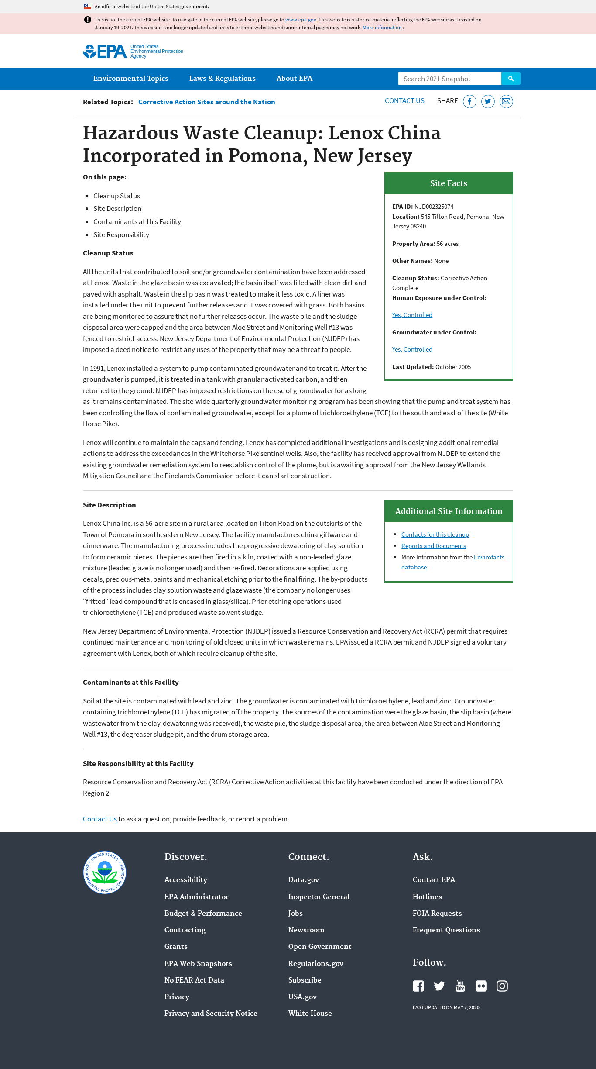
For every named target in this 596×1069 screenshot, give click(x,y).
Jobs (295, 914)
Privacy (176, 997)
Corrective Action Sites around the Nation (206, 102)
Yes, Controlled (412, 314)
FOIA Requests (437, 914)
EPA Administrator (196, 897)
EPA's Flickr (481, 986)
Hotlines (427, 897)
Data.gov (303, 880)
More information (382, 27)
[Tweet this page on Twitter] (488, 101)
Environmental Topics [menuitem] (130, 79)
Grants (176, 947)
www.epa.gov (300, 19)
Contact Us (405, 100)
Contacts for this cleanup (435, 534)
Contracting (185, 931)
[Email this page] (506, 101)
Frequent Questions (446, 931)
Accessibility (185, 880)
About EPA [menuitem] (294, 79)
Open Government (320, 947)
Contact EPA (434, 880)
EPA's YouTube (460, 986)
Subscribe (305, 981)
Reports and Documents (433, 545)
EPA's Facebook (418, 986)
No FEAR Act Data (194, 981)
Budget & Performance (203, 914)
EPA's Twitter (439, 986)
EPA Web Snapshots (198, 964)
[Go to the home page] (105, 51)
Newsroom (306, 931)
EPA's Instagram (502, 986)
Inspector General (318, 897)
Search (511, 78)
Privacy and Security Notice (210, 1014)
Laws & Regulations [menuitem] (222, 79)
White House (310, 1014)
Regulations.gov (315, 964)
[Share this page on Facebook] (469, 101)
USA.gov (302, 997)
